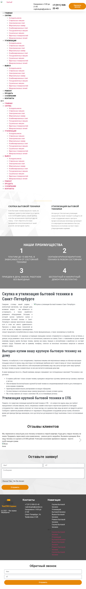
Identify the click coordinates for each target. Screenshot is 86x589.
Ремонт (8, 91)
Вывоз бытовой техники (58, 515)
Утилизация (10, 41)
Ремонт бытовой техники (58, 521)
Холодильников (15, 18)
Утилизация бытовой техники (58, 510)
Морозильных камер (17, 26)
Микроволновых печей (18, 38)
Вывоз (8, 66)
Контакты (9, 98)
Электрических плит (17, 23)
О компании (10, 96)
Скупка (8, 16)
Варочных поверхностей (18, 36)
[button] (43, 101)
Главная (8, 13)
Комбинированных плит (18, 28)
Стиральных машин (16, 21)
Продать (9, 93)
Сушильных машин (16, 33)
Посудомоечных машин (18, 31)
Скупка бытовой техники (58, 505)
